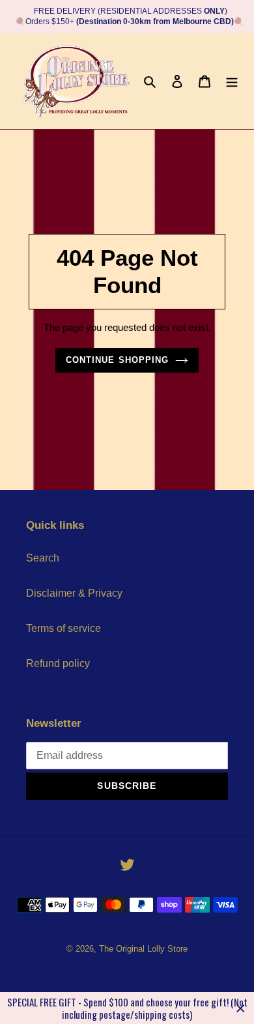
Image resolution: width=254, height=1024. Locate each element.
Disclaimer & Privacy (74, 593)
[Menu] (232, 80)
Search (42, 557)
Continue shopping (117, 360)
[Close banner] (240, 1008)
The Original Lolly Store (143, 949)
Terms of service (63, 628)
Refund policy (58, 663)
